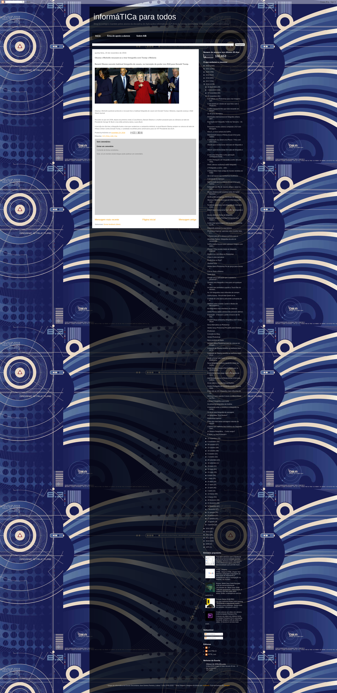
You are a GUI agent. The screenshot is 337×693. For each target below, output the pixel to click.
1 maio (210, 478)
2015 (208, 528)
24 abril (210, 482)
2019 (208, 75)
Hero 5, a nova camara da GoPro (219, 132)
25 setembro (212, 460)
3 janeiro (211, 525)
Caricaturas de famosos (215, 179)
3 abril (210, 491)
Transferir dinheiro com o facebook (228, 557)
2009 (208, 544)
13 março (211, 494)
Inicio (98, 36)
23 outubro (212, 448)
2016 (208, 84)
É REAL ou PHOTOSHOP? (217, 435)
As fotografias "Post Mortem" (217, 415)
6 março (211, 497)
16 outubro (212, 451)
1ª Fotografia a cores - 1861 (217, 168)
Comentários (211, 638)
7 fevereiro (212, 509)
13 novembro (212, 438)
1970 (208, 547)
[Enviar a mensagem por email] (131, 132)
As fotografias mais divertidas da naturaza (222, 309)
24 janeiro (211, 515)
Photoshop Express (214, 418)
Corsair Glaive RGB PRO (225, 599)
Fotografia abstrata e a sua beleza (219, 228)
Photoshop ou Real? (214, 260)
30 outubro (212, 445)
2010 (208, 541)
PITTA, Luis (212, 654)
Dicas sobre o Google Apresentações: (220, 383)
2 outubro (211, 457)
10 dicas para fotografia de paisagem (220, 412)
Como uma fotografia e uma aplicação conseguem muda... (221, 156)
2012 (208, 535)
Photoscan (211, 331)
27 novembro (212, 93)
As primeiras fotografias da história (219, 404)
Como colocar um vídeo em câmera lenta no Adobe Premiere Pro (229, 613)
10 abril (210, 488)
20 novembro (212, 96)
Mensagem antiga (187, 219)
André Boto (211, 274)
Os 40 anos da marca (215, 114)
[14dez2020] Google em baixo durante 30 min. (221, 666)
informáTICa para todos (134, 16)
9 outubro (211, 454)
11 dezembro (212, 87)
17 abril (210, 485)
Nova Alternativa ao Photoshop (218, 325)
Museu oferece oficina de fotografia (219, 215)
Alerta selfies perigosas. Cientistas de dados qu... (224, 197)
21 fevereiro (212, 503)
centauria (206, 685)
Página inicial (148, 219)
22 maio (211, 469)
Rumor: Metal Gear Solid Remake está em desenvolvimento (228, 584)
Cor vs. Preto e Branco (215, 271)
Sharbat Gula (212, 263)
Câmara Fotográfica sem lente (218, 401)
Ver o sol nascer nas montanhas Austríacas (222, 176)
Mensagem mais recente (107, 219)
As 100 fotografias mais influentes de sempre (223, 292)
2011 (208, 538)
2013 (208, 532)
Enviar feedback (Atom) (112, 224)
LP (209, 647)
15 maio (211, 472)
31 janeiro (211, 512)
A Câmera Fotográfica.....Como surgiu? (221, 431)
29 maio (211, 466)
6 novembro (212, 441)
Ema (108, 136)
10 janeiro (211, 522)
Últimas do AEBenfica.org (216, 664)
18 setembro (212, 463)
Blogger (227, 685)
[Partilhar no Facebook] (139, 132)
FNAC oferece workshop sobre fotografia (221, 165)
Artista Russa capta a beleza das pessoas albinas (225, 312)
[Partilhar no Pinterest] (141, 132)
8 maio (210, 475)
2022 (208, 66)
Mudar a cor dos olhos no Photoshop (220, 254)
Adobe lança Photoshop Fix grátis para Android (224, 328)
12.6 (103, 136)
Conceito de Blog (213, 334)
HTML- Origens (221, 570)
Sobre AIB (141, 36)
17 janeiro (211, 518)
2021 (208, 69)
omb (111, 136)
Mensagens (210, 634)
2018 (208, 78)
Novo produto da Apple (215, 340)
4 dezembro (212, 90)
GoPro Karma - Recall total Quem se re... (221, 295)
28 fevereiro (212, 500)
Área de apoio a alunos (118, 36)
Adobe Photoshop (213, 337)
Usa (115, 136)
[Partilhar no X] (136, 132)
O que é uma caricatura (215, 257)
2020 (208, 72)
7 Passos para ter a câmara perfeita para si (222, 236)
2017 (208, 81)
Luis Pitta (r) (212, 651)
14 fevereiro (212, 506)
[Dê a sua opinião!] (134, 132)
